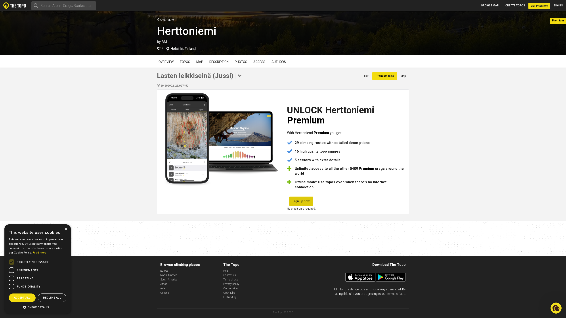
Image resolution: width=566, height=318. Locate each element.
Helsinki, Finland (183, 49)
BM (164, 42)
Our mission (230, 288)
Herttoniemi (186, 31)
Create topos (515, 5)
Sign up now (301, 201)
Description (219, 62)
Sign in (558, 5)
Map (199, 62)
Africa (163, 284)
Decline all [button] (52, 297)
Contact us (229, 275)
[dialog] (37, 269)
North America (168, 275)
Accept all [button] (22, 297)
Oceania (165, 292)
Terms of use (230, 279)
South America (168, 279)
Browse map (490, 5)
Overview (167, 19)
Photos (241, 62)
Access (259, 62)
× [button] (65, 229)
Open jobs (229, 292)
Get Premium (539, 5)
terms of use (396, 293)
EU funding (230, 297)
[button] (37, 307)
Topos (185, 62)
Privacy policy (231, 284)
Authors (279, 62)
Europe (164, 270)
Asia (162, 288)
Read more (40, 252)
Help (226, 270)
